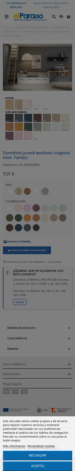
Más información (14, 446)
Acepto (37, 466)
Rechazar (37, 455)
